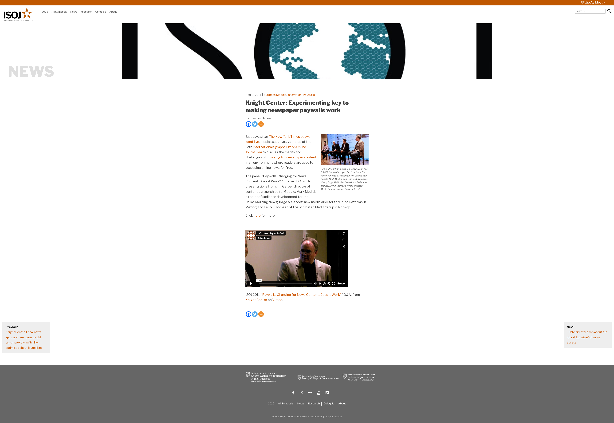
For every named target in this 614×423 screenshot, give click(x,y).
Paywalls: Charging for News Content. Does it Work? (302, 295)
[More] (261, 124)
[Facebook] (248, 124)
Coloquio (100, 11)
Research (86, 11)
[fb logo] (293, 394)
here (257, 215)
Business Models (275, 94)
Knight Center (256, 300)
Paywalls (309, 94)
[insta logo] (327, 394)
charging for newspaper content (291, 157)
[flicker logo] (310, 394)
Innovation (294, 94)
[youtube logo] (318, 394)
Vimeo (277, 300)
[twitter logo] (302, 394)
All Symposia (59, 11)
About (113, 11)
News (73, 11)
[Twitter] (255, 124)
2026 (45, 11)
